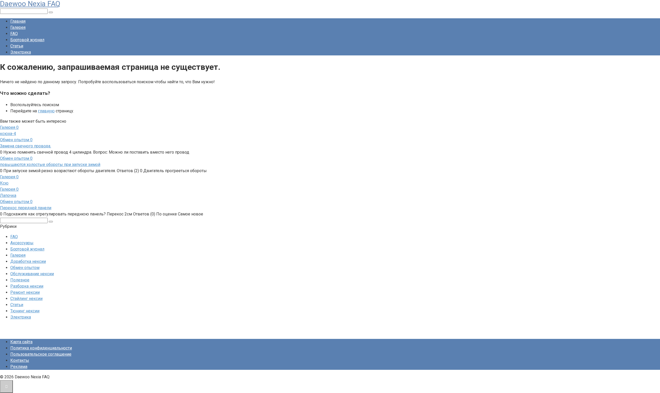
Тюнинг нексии (24, 310)
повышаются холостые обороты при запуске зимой (50, 164)
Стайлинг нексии (26, 298)
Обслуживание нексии (32, 273)
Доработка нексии (28, 261)
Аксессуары (22, 242)
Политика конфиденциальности (41, 348)
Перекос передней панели (25, 207)
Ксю (4, 183)
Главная (18, 21)
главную (46, 110)
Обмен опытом (24, 267)
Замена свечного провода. (25, 146)
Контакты (19, 360)
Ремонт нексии (25, 292)
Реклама (18, 366)
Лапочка (8, 195)
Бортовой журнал (27, 39)
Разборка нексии (26, 286)
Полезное (19, 280)
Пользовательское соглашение (40, 354)
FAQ (14, 33)
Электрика (20, 52)
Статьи (16, 46)
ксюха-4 (8, 133)
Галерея (18, 27)
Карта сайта (21, 341)
